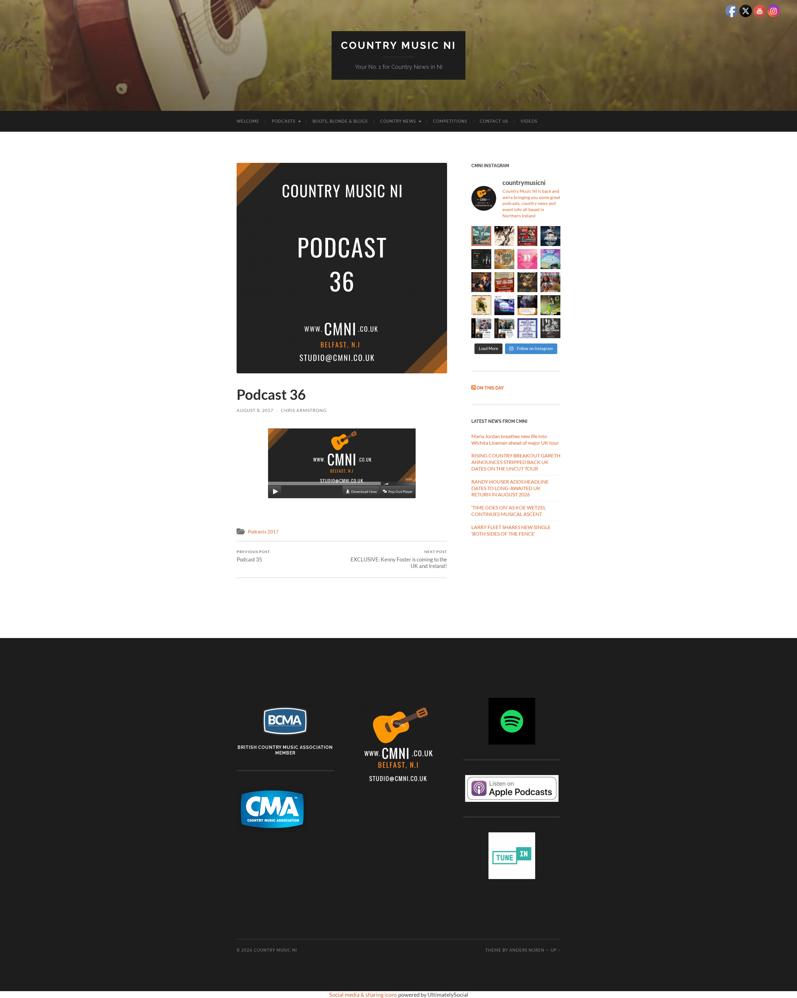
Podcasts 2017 (263, 531)
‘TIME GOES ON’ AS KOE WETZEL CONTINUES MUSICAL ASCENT (508, 510)
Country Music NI (398, 45)
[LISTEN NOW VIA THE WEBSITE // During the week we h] (481, 259)
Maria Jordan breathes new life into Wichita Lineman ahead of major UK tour (515, 439)
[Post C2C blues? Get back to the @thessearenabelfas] (481, 236)
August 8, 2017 (255, 410)
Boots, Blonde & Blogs (340, 121)
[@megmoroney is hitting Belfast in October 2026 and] (527, 259)
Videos (529, 121)
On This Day (490, 387)
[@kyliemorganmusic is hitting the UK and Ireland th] (550, 282)
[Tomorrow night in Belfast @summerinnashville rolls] (504, 282)
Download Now (364, 491)
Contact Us (494, 121)
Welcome (248, 121)
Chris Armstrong (304, 410)
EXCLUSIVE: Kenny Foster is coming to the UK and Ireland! (399, 559)
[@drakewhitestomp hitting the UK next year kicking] (504, 259)
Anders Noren (527, 950)
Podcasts (283, 121)
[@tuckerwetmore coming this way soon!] (481, 305)
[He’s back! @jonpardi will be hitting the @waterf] (481, 282)
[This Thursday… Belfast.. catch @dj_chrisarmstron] (550, 328)
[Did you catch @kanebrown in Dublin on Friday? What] (550, 305)
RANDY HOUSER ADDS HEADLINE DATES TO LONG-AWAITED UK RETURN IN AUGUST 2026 (510, 488)
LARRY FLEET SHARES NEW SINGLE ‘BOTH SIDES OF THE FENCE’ (510, 530)
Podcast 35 (253, 556)
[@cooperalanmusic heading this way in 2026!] (527, 282)
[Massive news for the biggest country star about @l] (527, 305)
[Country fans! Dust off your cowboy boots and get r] (550, 236)
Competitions (450, 121)
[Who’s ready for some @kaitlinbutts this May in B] (527, 236)
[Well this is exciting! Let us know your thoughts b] (527, 328)
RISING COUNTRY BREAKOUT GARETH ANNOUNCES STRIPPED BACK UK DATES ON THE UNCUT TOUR (515, 461)
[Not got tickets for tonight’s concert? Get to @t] (481, 328)
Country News (398, 121)
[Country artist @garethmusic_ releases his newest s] (504, 236)
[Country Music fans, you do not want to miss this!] (504, 328)
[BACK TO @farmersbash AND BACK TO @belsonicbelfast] (550, 259)
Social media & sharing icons (363, 994)
